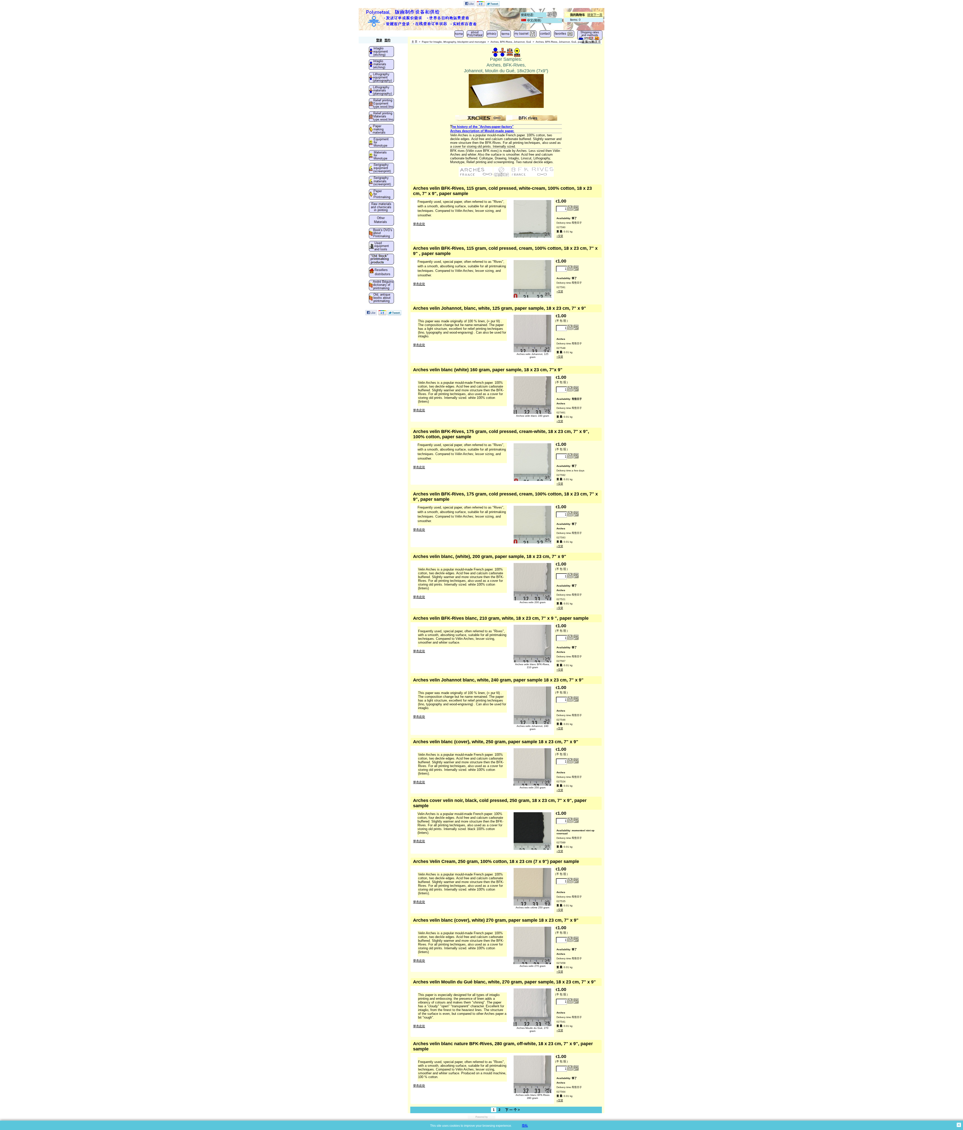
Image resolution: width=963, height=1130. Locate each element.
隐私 (525, 1125)
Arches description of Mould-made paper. (482, 131)
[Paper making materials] (381, 130)
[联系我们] (545, 35)
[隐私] (492, 35)
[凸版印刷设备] (381, 104)
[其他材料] (381, 220)
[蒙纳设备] (381, 143)
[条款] (506, 35)
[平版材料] (381, 91)
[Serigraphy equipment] (381, 168)
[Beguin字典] (381, 285)
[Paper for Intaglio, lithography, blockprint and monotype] (381, 195)
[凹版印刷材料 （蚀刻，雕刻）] (381, 65)
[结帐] (525, 35)
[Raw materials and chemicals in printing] (381, 207)
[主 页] (459, 35)
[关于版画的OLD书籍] (381, 298)
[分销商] (381, 272)
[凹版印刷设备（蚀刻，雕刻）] (381, 52)
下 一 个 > (512, 1110)
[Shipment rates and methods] (589, 36)
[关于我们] (475, 35)
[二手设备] (381, 247)
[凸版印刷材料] (381, 117)
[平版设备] (381, 78)
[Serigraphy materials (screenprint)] (381, 181)
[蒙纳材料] (381, 156)
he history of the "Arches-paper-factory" (483, 127)
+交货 (559, 236)
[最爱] (564, 35)
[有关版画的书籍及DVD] (381, 233)
